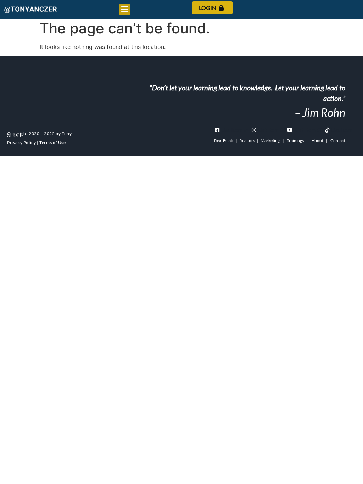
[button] (124, 9)
